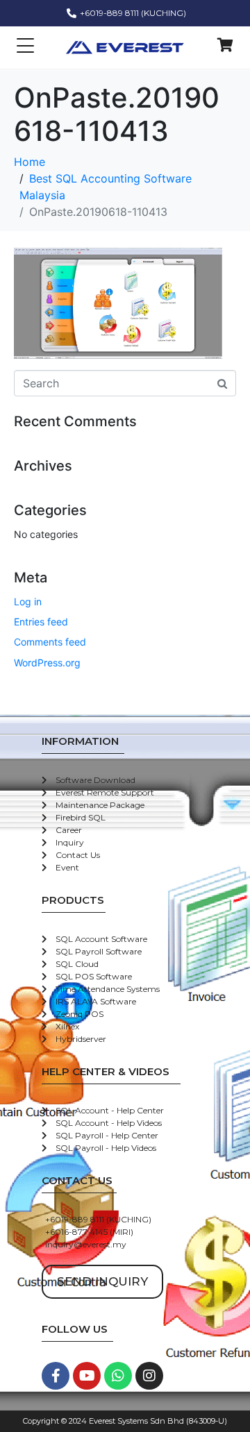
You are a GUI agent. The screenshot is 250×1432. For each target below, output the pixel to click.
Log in (28, 601)
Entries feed (41, 621)
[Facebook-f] (55, 1376)
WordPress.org (47, 662)
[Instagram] (149, 1376)
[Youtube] (87, 1376)
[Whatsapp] (118, 1376)
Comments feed (50, 642)
